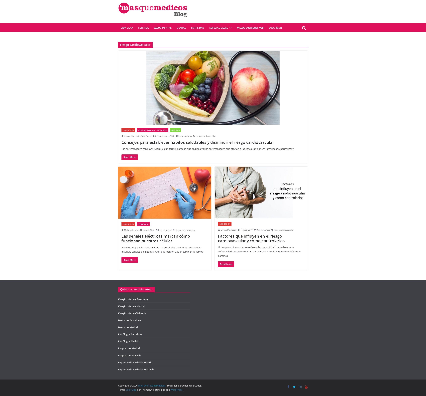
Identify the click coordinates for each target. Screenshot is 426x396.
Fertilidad (197, 27)
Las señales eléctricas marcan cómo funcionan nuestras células (155, 238)
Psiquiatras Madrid (129, 348)
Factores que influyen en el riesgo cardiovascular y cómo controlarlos (251, 238)
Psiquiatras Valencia (129, 355)
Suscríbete (275, 27)
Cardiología (128, 130)
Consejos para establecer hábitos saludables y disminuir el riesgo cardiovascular (197, 142)
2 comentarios (185, 136)
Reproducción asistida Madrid (135, 362)
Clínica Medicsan (228, 229)
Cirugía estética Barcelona (133, 299)
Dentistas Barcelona (129, 320)
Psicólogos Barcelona (130, 334)
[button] (230, 27)
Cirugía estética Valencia (132, 313)
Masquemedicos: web (250, 27)
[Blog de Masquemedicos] (152, 2)
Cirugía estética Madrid (131, 306)
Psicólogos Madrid (128, 341)
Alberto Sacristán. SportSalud (137, 136)
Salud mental (163, 27)
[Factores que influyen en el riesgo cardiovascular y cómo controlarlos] (261, 192)
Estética (143, 27)
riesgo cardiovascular (206, 136)
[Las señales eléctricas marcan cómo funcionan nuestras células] (164, 193)
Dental (181, 27)
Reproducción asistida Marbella (136, 369)
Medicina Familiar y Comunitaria (152, 130)
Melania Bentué (131, 230)
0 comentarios (165, 230)
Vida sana (127, 27)
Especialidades (218, 27)
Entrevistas (143, 224)
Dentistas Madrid (128, 327)
